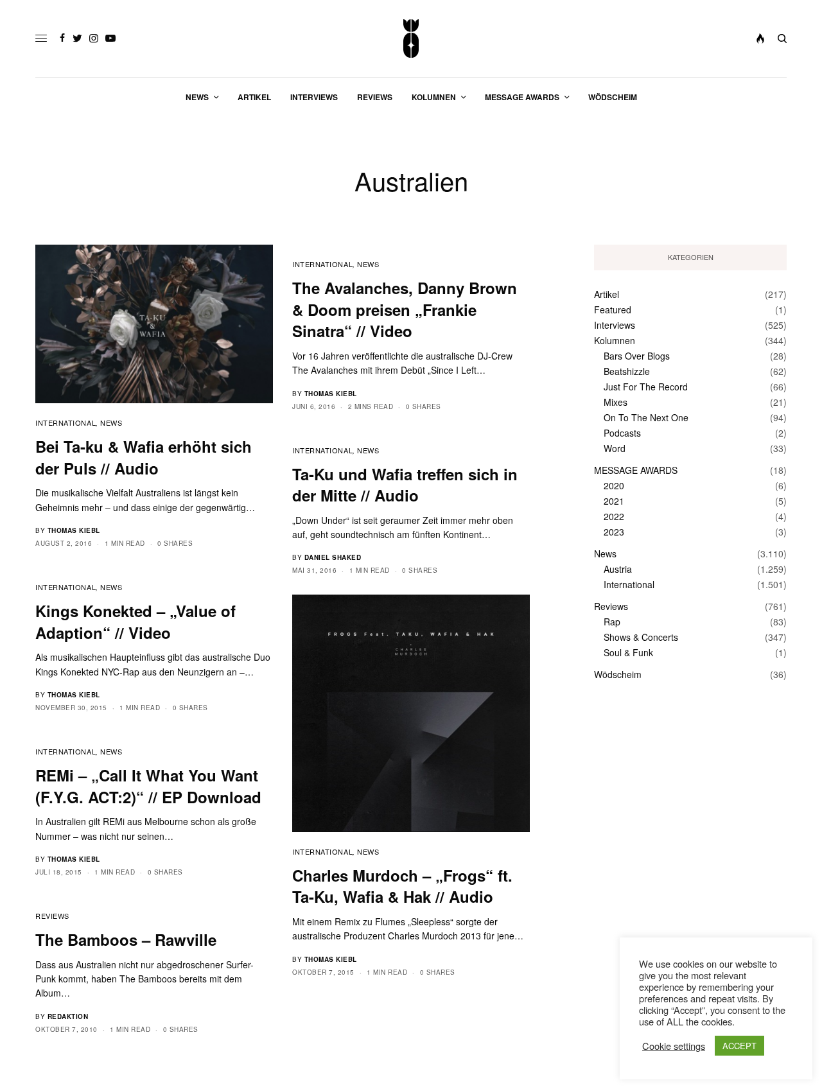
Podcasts (622, 432)
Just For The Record (646, 386)
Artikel (606, 294)
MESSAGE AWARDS (636, 470)
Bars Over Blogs (637, 355)
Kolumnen (614, 340)
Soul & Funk (628, 652)
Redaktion (68, 1016)
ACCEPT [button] (739, 1046)
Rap (612, 621)
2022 (614, 516)
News (111, 422)
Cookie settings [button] (673, 1046)
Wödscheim (618, 674)
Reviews (52, 915)
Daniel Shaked (333, 557)
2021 (614, 500)
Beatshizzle (627, 371)
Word (614, 448)
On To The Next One (646, 417)
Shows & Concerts (641, 636)
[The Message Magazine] (411, 38)
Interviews (614, 324)
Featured (612, 309)
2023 (614, 531)
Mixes (615, 401)
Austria (618, 568)
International (65, 422)
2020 (614, 485)
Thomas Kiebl (74, 530)
